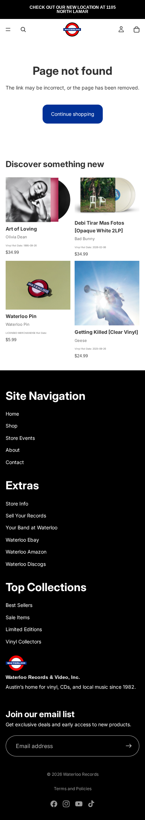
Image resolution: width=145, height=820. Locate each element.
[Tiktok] (91, 804)
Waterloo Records (81, 774)
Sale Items (18, 617)
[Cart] (136, 29)
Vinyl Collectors (23, 641)
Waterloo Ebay (22, 540)
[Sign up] (128, 746)
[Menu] (8, 29)
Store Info (17, 504)
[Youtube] (79, 804)
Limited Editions (24, 629)
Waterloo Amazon (26, 552)
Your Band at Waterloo (31, 527)
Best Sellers (19, 605)
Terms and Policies (73, 788)
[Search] (23, 29)
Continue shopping (72, 114)
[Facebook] (54, 804)
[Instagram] (66, 804)
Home (12, 414)
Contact (15, 462)
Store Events (20, 438)
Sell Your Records (26, 515)
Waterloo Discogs (26, 564)
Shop (12, 426)
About (13, 450)
